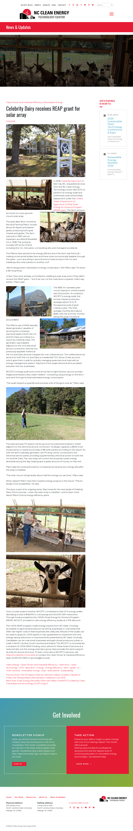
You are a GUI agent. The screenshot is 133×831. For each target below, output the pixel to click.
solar (43, 670)
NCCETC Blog (27, 5)
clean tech (64, 664)
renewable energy (30, 670)
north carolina (13, 670)
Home (9, 797)
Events (38, 5)
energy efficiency (53, 667)
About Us (43, 797)
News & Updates (57, 797)
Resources (31, 797)
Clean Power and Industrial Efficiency (24, 102)
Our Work (19, 797)
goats (73, 667)
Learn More (82, 764)
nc (78, 667)
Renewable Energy (53, 102)
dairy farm (30, 667)
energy (40, 667)
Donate (46, 5)
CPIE (21, 667)
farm (66, 667)
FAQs (54, 5)
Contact (62, 5)
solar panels (53, 670)
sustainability (67, 670)
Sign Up (18, 764)
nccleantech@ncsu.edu (78, 803)
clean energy (12, 664)
